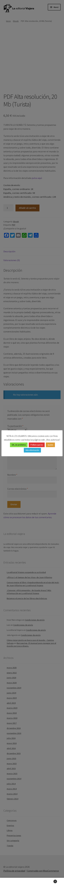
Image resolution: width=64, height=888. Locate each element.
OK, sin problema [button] (19, 445)
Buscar (32, 883)
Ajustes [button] (50, 445)
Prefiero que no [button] (37, 445)
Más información (32, 450)
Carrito (49, 880)
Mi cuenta (10, 883)
